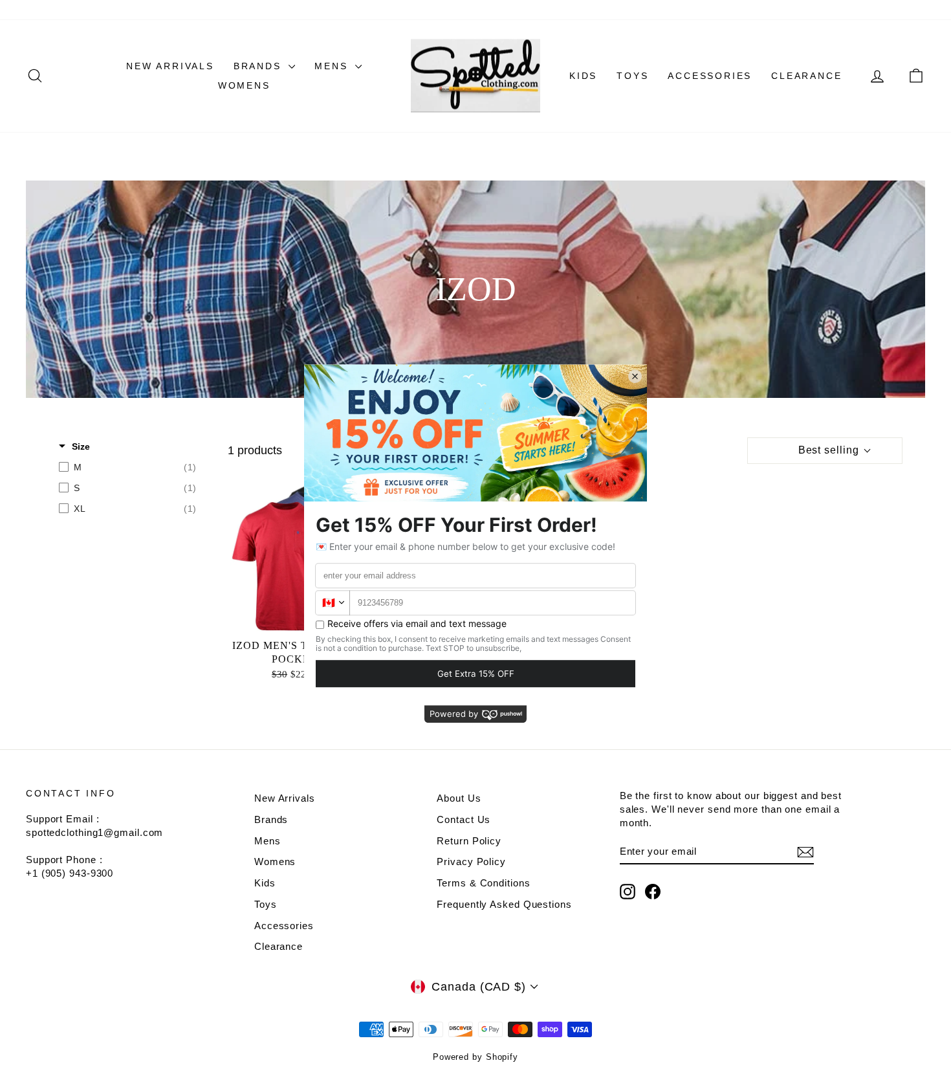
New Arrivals (170, 66)
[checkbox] (128, 467)
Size (81, 446)
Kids (583, 76)
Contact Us (463, 819)
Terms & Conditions (483, 882)
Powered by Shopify (475, 1057)
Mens (333, 66)
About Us (459, 798)
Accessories (710, 76)
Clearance (806, 76)
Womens (244, 85)
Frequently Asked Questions (504, 904)
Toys (632, 76)
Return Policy (469, 840)
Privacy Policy (471, 861)
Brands (260, 66)
